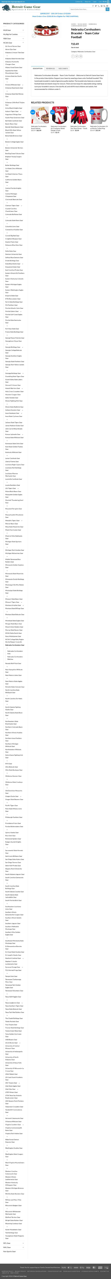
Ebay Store (14, 1273)
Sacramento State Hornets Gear (14, 851)
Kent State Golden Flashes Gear (14, 448)
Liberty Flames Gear (12, 461)
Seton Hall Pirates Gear (13, 865)
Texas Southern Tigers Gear (14, 1006)
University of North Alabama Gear (11, 1058)
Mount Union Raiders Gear (14, 627)
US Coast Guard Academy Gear (14, 1078)
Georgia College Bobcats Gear (13, 351)
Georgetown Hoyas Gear (13, 341)
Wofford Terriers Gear (12, 1217)
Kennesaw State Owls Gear (14, 443)
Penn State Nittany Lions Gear (13, 810)
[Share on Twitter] (77, 56)
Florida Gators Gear (12, 311)
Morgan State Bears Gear (13, 624)
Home (73, 24)
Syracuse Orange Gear (12, 967)
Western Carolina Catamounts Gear (11, 1172)
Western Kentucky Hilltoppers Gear (11, 1184)
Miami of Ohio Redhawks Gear (13, 537)
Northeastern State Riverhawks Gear (11, 722)
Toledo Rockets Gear (12, 1021)
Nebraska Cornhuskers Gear (14, 645)
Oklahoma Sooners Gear (13, 776)
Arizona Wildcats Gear (12, 85)
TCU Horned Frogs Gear (13, 970)
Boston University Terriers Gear (14, 149)
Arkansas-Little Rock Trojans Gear (14, 104)
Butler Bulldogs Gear (12, 165)
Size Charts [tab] (63, 68)
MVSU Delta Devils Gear (13, 633)
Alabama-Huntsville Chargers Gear (12, 63)
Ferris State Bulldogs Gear (14, 302)
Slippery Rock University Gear (13, 870)
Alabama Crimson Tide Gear (14, 52)
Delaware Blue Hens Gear (14, 245)
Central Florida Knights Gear (13, 189)
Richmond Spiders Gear (13, 839)
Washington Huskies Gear (14, 1148)
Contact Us (78, 1)
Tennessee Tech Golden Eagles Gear (13, 986)
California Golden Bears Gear (13, 181)
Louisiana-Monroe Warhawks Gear (11, 475)
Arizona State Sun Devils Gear (13, 77)
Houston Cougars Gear (13, 394)
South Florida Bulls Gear (13, 900)
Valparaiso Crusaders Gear (14, 1107)
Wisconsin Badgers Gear (13, 1205)
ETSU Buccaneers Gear (13, 299)
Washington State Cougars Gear (14, 1155)
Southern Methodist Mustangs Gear (12, 928)
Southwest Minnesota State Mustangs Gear (14, 942)
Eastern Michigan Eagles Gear (13, 285)
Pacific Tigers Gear (11, 805)
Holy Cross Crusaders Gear (14, 391)
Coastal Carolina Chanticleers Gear (11, 210)
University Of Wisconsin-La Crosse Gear (14, 1069)
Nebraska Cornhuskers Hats (15, 652)
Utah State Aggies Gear (13, 1086)
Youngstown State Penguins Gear (14, 1237)
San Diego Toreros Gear (13, 862)
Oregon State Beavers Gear (14, 799)
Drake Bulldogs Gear (12, 261)
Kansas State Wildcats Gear (14, 437)
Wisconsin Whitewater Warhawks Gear (13, 1213)
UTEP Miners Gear (11, 1092)
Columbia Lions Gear (12, 226)
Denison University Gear (13, 254)
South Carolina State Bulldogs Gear (12, 887)
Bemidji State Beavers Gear (14, 127)
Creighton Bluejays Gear (13, 239)
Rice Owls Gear (10, 836)
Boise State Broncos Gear (13, 136)
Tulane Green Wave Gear (13, 1031)
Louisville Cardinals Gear (13, 479)
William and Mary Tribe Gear (13, 1201)
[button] (94, 1)
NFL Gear (6, 1243)
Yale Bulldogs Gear (11, 1233)
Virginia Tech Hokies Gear (14, 1133)
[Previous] (31, 121)
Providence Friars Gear (13, 823)
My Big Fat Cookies (10, 34)
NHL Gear (7, 1247)
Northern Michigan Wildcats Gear (11, 745)
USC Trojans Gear (11, 1083)
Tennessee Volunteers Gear (14, 991)
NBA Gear (7, 38)
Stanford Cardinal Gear (13, 958)
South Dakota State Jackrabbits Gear (11, 896)
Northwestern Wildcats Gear (13, 751)
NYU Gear (8, 764)
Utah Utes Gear (10, 1089)
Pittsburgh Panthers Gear (13, 817)
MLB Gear (7, 30)
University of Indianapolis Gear (14, 1053)
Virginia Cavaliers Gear (13, 1124)
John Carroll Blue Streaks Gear (13, 430)
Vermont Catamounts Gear (14, 1118)
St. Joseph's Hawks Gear (13, 955)
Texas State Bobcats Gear (13, 1009)
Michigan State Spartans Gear (13, 543)
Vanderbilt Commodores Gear (13, 1111)
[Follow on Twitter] (96, 6)
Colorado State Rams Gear (14, 220)
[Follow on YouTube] (107, 6)
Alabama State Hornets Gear (14, 58)
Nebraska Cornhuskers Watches (15, 658)
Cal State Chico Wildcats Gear (13, 169)
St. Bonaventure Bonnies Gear (13, 947)
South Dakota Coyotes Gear (14, 892)
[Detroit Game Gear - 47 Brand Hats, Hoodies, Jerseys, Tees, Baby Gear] (21, 7)
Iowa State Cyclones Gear (13, 416)
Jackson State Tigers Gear (13, 422)
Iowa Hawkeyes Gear (12, 413)
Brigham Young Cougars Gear (13, 158)
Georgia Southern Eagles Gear (13, 357)
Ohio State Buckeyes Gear (14, 770)
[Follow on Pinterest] (101, 6)
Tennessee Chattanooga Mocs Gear (13, 980)
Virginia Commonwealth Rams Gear (13, 1129)
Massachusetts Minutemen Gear (14, 516)
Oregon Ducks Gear (12, 796)
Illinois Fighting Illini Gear (14, 401)
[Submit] (107, 9)
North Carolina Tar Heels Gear (13, 700)
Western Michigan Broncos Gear (14, 1189)
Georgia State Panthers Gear (14, 361)
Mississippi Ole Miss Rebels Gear (14, 586)
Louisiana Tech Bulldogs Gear (13, 469)
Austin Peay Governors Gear (14, 117)
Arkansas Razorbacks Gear (14, 88)
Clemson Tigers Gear (12, 205)
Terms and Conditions (71, 1271)
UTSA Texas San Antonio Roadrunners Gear (13, 1096)
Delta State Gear (10, 251)
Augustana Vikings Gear (13, 114)
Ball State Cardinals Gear (13, 121)
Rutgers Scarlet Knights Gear (13, 843)
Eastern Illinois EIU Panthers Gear (14, 274)
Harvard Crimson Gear (13, 385)
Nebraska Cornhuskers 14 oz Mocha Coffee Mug (99, 127)
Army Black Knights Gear (13, 108)
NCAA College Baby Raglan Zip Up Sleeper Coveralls (14, 640)
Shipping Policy (7, 1271)
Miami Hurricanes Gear (13, 530)
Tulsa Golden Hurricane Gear (13, 1035)
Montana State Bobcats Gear (14, 614)
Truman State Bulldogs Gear (14, 1028)
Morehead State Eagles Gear (14, 621)
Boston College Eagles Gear (14, 142)
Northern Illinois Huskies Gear (13, 734)
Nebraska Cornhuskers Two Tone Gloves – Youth (78, 127)
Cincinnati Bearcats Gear (13, 199)
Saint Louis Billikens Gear (13, 856)
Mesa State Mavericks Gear (14, 527)
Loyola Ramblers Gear (12, 485)
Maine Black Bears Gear (13, 491)
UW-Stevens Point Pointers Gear (14, 1102)
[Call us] (99, 6)
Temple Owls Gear (11, 976)
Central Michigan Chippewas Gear (11, 195)
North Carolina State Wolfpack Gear (12, 691)
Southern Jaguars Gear (12, 923)
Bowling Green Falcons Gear (14, 153)
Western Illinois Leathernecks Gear (11, 1178)
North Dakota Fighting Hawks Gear (12, 708)
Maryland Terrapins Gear (13, 509)
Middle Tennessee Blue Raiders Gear (12, 560)
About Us (88, 1)
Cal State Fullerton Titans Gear (13, 175)
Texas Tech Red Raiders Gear (14, 1012)
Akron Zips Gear (10, 49)
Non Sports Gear (9, 1251)
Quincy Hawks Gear (12, 832)
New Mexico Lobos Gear (13, 675)
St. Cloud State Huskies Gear (14, 952)
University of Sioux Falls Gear (13, 1064)
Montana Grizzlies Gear (13, 605)
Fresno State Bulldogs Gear (14, 332)
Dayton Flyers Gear (11, 242)
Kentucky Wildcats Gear (13, 452)
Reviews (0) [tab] (50, 68)
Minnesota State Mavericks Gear (14, 575)
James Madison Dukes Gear (14, 425)
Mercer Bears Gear (11, 524)
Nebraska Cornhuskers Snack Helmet (39, 127)
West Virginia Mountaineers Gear (14, 1164)
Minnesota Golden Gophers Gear (14, 566)
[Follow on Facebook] (93, 6)
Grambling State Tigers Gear (14, 376)
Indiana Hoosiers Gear (12, 410)
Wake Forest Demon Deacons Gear (12, 1141)
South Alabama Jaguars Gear (14, 874)
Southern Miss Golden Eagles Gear (12, 933)
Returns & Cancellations (36, 1271)
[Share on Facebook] (73, 56)
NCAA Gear (7, 43)
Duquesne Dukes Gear (12, 267)
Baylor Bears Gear (11, 124)
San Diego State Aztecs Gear (14, 859)
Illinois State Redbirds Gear (14, 407)
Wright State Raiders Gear (14, 1220)
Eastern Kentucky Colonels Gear (14, 280)
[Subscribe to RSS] (104, 6)
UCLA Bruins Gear (11, 1043)
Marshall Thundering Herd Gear (14, 501)
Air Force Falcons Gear (13, 46)
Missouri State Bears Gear (14, 599)
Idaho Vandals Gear (11, 398)
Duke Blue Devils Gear (12, 264)
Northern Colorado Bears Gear (14, 728)
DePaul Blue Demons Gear (14, 257)
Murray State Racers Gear (14, 630)
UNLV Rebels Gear (11, 1074)
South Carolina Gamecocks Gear (14, 879)
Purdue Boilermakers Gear (14, 826)
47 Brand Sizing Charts (90, 1271)
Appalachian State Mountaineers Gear (11, 72)
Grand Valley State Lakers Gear (13, 381)
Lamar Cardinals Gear (12, 458)
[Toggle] (23, 30)
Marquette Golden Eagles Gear (13, 496)
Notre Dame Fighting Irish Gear (14, 756)
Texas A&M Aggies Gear (13, 997)
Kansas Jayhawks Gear (12, 434)
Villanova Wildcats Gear (13, 1121)
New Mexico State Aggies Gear (13, 682)
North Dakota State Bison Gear (13, 714)
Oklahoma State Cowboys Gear (14, 783)
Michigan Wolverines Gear (14, 553)
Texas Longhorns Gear (12, 1003)
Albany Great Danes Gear (13, 67)
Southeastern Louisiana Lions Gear (13, 908)
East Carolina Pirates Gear (14, 270)
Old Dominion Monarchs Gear (13, 792)
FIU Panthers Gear (11, 305)
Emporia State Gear (11, 296)
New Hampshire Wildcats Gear (14, 671)
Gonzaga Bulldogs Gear (13, 373)
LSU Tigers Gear (10, 488)
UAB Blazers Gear (11, 1040)
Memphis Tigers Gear (12, 520)
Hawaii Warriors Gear (12, 388)
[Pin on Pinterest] (81, 56)
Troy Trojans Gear (11, 1024)
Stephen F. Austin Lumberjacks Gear (11, 962)
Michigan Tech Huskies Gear (14, 550)
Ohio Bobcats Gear (11, 767)
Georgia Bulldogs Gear (12, 347)
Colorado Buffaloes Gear (13, 214)
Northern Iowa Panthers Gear (13, 739)
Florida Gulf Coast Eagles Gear (13, 316)
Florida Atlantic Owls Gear (14, 308)
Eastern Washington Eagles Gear (14, 291)
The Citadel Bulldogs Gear (14, 1018)
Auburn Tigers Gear (12, 111)
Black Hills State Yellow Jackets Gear (13, 131)
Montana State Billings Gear (14, 608)
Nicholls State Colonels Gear (14, 687)
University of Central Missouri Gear (12, 1047)
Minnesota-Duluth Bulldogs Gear (14, 580)
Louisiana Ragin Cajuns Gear (14, 465)
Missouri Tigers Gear (12, 602)
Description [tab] (37, 68)
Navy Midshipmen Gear (13, 636)
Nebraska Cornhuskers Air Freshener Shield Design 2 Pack (58, 128)
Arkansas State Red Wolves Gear (14, 95)
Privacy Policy (20, 1271)
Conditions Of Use (55, 1271)
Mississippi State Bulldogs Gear (14, 592)
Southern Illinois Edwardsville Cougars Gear (14, 913)
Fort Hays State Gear (12, 329)
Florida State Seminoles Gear (13, 321)
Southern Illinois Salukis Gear (13, 919)
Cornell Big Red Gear (12, 236)
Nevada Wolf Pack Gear (13, 663)
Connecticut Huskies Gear (14, 229)
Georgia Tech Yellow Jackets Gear (14, 366)
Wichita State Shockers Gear (14, 1194)
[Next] (107, 121)
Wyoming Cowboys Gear (13, 1223)
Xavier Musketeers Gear (13, 1229)
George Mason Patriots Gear (14, 338)
